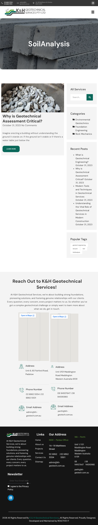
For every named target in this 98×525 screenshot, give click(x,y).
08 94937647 (63, 393)
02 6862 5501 (8, 4)
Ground (75, 249)
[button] (92, 12)
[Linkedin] (93, 3)
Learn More (11, 149)
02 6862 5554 (8, 2)
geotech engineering (79, 245)
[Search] (90, 97)
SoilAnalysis (76, 252)
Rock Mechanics (84, 133)
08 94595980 (90, 463)
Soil (84, 249)
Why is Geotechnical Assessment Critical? (22, 119)
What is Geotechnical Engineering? (82, 158)
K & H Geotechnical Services (44, 517)
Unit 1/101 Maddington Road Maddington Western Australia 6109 (66, 375)
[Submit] (27, 483)
